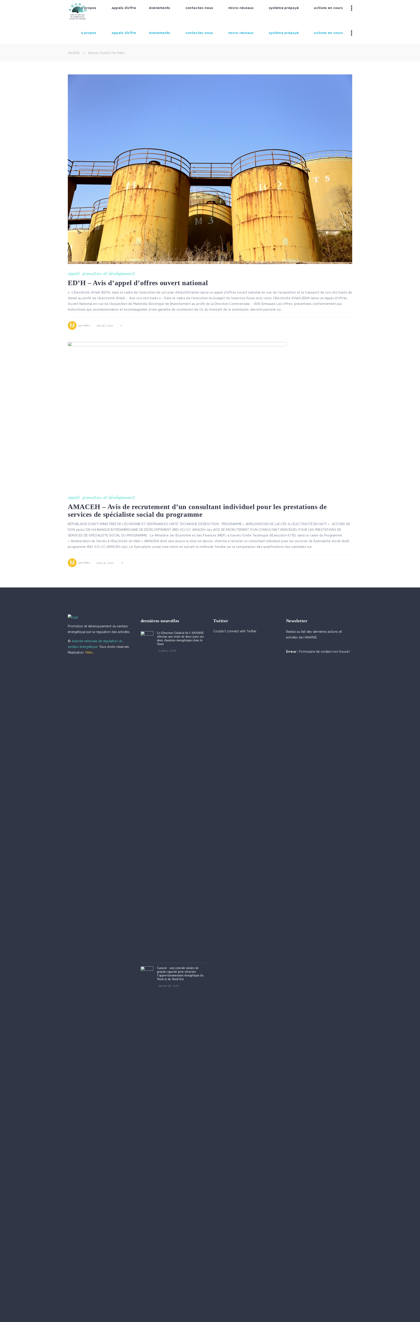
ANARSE (74, 53)
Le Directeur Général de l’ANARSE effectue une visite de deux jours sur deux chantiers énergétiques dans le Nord (180, 638)
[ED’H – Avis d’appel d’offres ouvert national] (210, 169)
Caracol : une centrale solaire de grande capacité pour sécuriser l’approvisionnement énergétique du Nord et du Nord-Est (180, 973)
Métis (86, 325)
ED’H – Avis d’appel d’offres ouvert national (138, 283)
